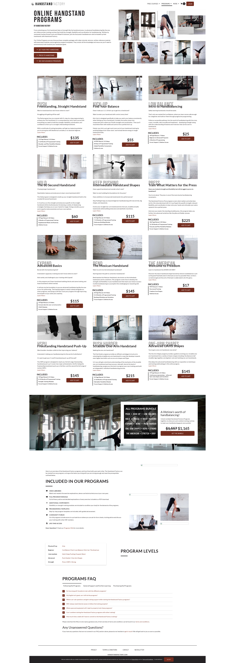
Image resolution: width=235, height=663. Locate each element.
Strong (74, 562)
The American (94, 550)
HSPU (69, 562)
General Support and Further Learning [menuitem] (97, 586)
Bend (83, 554)
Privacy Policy (135, 659)
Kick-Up (86, 550)
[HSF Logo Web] (48, 1)
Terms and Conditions (148, 659)
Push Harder (66, 558)
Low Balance (79, 550)
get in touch (128, 631)
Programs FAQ (68, 528)
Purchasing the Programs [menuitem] (122, 586)
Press (64, 562)
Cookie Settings (158, 659)
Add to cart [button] (74, 142)
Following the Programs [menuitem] (72, 586)
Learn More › (41, 132)
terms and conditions (142, 622)
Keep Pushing (70, 554)
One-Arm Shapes (76, 558)
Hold (63, 554)
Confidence (65, 550)
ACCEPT (169, 659)
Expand (78, 554)
